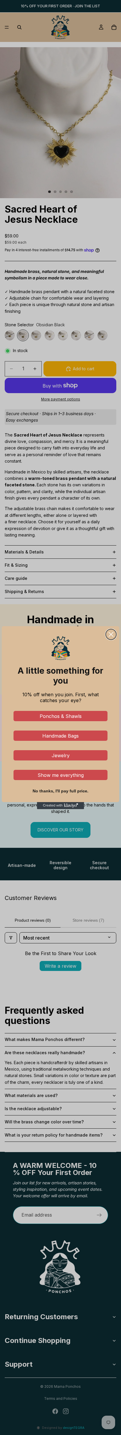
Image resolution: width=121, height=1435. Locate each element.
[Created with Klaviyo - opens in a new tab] (60, 805)
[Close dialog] (111, 634)
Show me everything (61, 775)
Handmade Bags (60, 736)
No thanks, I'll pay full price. (60, 791)
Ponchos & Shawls (61, 716)
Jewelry (61, 755)
